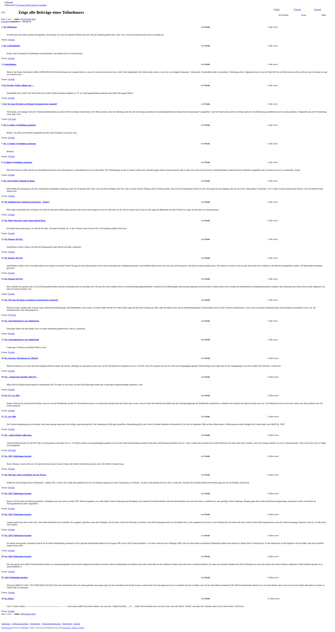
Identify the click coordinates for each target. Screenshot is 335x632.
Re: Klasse (9, 598)
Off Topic (12, 119)
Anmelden (42, 5)
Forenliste (5, 21)
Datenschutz (35, 624)
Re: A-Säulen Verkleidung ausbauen (20, 125)
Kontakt (76, 624)
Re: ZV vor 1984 (12, 395)
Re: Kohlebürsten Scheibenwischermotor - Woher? (27, 202)
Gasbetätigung (10, 64)
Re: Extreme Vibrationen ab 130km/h (21, 358)
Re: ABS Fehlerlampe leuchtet (18, 456)
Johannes (75, 628)
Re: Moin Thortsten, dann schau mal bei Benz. (25, 220)
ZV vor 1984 (10, 416)
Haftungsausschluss (20, 624)
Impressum (5, 624)
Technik (11, 40)
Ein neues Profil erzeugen (27, 5)
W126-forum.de (7, 628)
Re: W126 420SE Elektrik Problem (19, 181)
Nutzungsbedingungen (51, 624)
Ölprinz (81, 628)
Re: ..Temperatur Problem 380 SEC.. (21, 377)
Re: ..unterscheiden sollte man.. (18, 435)
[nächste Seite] (29, 19)
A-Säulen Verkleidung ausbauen (17, 162)
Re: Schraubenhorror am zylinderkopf (22, 321)
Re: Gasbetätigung (12, 46)
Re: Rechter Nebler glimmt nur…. (19, 85)
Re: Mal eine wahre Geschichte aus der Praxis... (26, 475)
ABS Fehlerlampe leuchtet (16, 577)
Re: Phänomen (10, 27)
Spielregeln (67, 624)
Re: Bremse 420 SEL (14, 239)
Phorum (25, 628)
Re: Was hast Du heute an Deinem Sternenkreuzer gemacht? (30, 104)
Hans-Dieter (67, 628)
